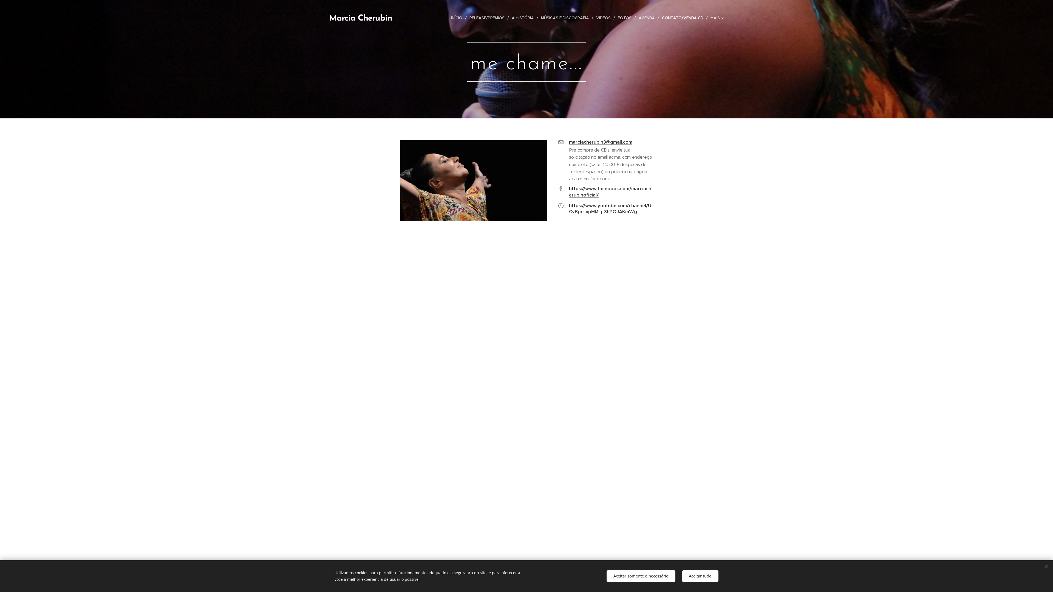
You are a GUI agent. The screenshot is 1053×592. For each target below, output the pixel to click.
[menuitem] (458, 18)
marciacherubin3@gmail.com (600, 142)
